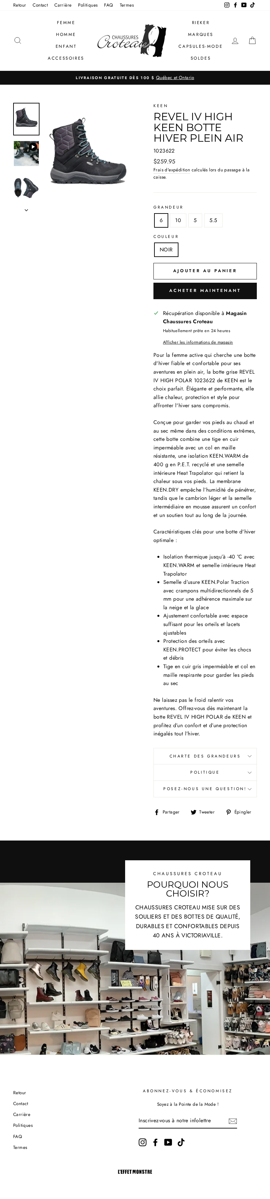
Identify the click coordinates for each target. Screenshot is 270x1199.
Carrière (62, 5)
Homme (66, 34)
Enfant (66, 46)
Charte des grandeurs (205, 756)
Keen (160, 106)
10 (178, 220)
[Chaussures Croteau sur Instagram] (143, 1142)
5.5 (213, 220)
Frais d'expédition (171, 169)
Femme (66, 22)
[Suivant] (26, 208)
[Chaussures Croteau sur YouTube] (168, 1142)
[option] (135, 77)
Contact (40, 5)
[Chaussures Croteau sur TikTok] (181, 1142)
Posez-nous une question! (205, 789)
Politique (205, 772)
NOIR (166, 249)
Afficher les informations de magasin (198, 342)
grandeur (168, 207)
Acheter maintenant (205, 290)
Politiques (87, 5)
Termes (127, 5)
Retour (19, 5)
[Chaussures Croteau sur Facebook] (155, 1142)
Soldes (201, 58)
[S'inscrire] (233, 1121)
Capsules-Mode (200, 46)
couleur (166, 237)
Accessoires (66, 58)
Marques (200, 34)
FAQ (108, 5)
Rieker (201, 22)
